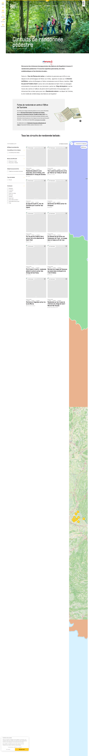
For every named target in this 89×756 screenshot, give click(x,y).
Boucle (10, 179)
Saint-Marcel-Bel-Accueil (14, 201)
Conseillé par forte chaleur (14, 150)
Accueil (14, 34)
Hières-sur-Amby (12, 193)
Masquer (84, 147)
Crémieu (10, 191)
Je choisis (8, 749)
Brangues (11, 188)
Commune (9, 186)
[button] (2, 753)
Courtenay (11, 189)
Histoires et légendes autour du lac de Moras (36, 303)
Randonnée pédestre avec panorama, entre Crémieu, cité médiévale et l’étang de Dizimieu (36, 172)
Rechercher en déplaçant (81, 143)
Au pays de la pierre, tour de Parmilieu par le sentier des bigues (34, 205)
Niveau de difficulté (12, 158)
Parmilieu (11, 196)
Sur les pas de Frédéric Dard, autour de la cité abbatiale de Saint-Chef (35, 238)
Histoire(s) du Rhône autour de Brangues (57, 204)
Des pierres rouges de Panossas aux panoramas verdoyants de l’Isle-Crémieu (57, 271)
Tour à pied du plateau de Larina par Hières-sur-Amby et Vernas (57, 171)
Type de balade (11, 177)
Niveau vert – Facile (13, 161)
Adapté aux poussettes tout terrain (16, 171)
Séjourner (47, 5)
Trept (10, 203)
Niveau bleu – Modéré (13, 162)
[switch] (30, 148)
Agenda (62, 5)
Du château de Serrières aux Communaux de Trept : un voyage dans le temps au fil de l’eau (57, 238)
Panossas (11, 194)
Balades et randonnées (29, 34)
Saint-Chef (11, 198)
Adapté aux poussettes (13, 168)
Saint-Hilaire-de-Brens (13, 199)
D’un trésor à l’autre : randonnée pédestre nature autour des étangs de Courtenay (36, 271)
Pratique (54, 5)
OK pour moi (22, 749)
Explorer (38, 5)
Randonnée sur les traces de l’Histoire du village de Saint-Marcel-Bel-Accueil (56, 303)
